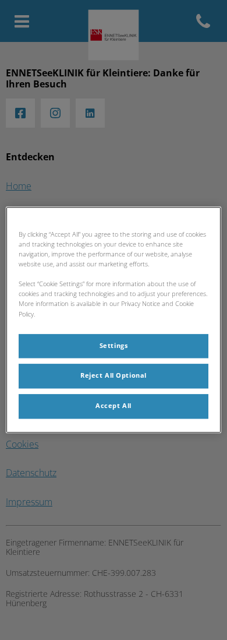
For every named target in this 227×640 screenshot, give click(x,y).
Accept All (113, 406)
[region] (114, 319)
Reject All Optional (113, 376)
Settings (114, 346)
